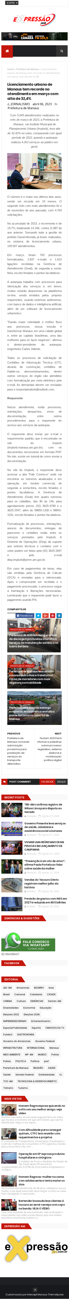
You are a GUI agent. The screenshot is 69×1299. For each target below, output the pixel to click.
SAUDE (51, 1068)
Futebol (7, 1034)
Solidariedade (47, 1074)
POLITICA (21, 1061)
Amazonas (22, 987)
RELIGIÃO (38, 1068)
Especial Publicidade (15, 1027)
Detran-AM (54, 1001)
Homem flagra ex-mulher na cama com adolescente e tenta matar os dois (42, 1180)
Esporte (36, 1027)
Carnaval (19, 994)
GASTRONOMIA (25, 1034)
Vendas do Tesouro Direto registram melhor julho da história (41, 883)
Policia (55, 1054)
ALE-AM (7, 987)
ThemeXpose (56, 1294)
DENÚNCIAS (36, 1001)
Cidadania (36, 994)
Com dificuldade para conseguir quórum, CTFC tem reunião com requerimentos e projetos (40, 1133)
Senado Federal (25, 1074)
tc (60, 1074)
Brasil (6, 994)
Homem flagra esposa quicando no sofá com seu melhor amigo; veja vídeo (42, 1109)
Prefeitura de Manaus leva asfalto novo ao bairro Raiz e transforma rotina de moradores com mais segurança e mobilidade (31, 677)
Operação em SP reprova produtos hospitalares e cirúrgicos (42, 1156)
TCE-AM (8, 1081)
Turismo (23, 1088)
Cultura (21, 1001)
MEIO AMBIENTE (11, 1054)
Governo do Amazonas (16, 1041)
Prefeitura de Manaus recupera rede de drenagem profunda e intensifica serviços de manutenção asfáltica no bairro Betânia (33, 640)
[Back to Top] (35, 1290)
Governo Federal (45, 1041)
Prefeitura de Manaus (27, 69)
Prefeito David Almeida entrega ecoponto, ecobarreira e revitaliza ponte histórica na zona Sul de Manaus (31, 713)
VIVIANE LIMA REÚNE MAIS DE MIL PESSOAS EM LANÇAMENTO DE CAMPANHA (44, 845)
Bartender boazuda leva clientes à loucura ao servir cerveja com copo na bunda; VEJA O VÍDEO (42, 1204)
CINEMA (7, 1001)
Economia (29, 1007)
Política (35, 1061)
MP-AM (29, 1054)
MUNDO (42, 1054)
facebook (47, 781)
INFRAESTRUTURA (12, 1047)
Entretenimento (40, 1021)
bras (51, 987)
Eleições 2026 (32, 1014)
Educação (45, 1007)
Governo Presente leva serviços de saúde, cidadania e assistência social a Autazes (45, 827)
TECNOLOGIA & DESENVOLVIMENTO (37, 1081)
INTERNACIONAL (36, 1047)
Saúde (7, 1074)
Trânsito (8, 1088)
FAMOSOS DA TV (55, 1027)
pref (46, 1061)
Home (10, 69)
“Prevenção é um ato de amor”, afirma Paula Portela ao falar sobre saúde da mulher (44, 864)
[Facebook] (62, 3)
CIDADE (51, 994)
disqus (61, 781)
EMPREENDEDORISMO (14, 1021)
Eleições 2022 (11, 1014)
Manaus (54, 1047)
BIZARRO (39, 987)
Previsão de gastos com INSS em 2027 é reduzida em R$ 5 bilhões (45, 900)
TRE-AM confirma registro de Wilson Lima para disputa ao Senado (43, 808)
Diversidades (11, 1007)
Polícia (7, 1061)
